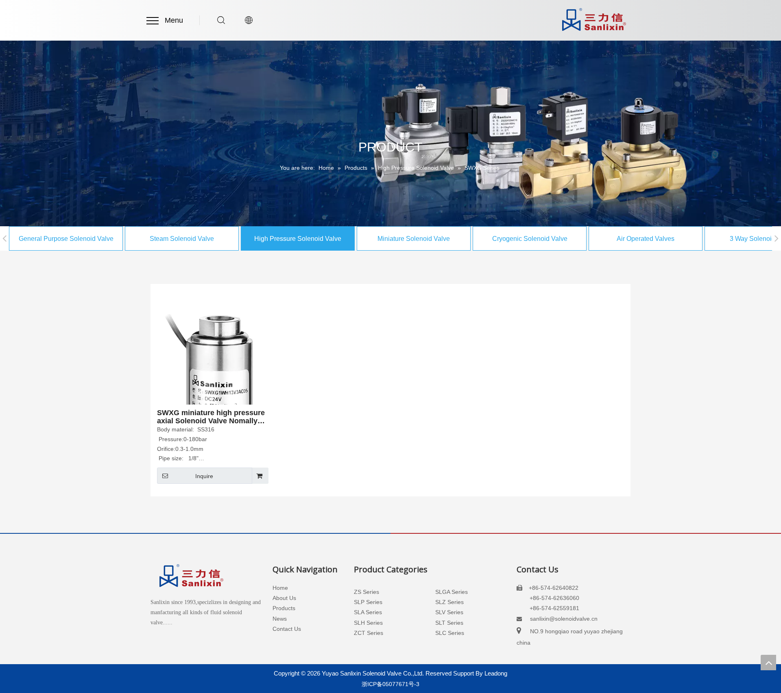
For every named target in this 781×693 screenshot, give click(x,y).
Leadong (495, 673)
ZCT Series (368, 633)
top (768, 662)
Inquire (204, 476)
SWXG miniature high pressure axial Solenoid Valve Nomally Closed (211, 417)
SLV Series (449, 612)
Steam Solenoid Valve (182, 238)
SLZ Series (449, 602)
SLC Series (449, 633)
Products (284, 608)
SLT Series (449, 622)
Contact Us (287, 629)
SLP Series (368, 602)
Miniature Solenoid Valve (413, 238)
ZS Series (366, 592)
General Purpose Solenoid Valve (66, 238)
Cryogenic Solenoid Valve (529, 238)
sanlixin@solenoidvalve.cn (564, 618)
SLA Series (368, 612)
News (280, 618)
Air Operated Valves (645, 238)
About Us (284, 598)
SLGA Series (451, 592)
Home (280, 588)
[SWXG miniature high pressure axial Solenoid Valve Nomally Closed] (212, 385)
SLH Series (368, 622)
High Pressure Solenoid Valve (297, 238)
